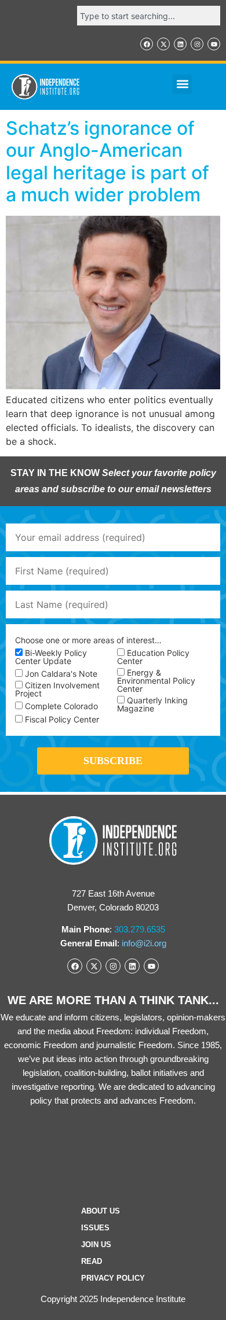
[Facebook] (146, 44)
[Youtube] (213, 44)
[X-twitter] (163, 44)
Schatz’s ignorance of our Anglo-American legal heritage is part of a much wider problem (107, 161)
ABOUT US (100, 1211)
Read (91, 1261)
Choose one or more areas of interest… (88, 640)
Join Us (96, 1244)
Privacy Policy (113, 1278)
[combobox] (148, 15)
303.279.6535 (139, 929)
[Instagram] (197, 44)
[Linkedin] (180, 44)
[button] (182, 84)
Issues (95, 1227)
